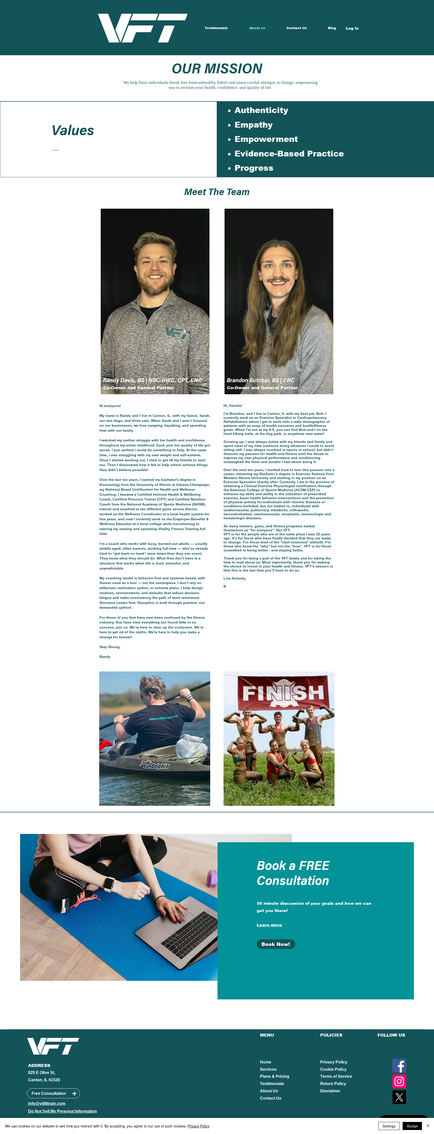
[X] (399, 1097)
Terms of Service (336, 1076)
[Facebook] (399, 1065)
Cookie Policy (333, 1069)
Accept (412, 1125)
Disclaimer (330, 1091)
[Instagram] (399, 1081)
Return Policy (333, 1084)
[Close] (428, 1126)
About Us (269, 1091)
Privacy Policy (333, 1062)
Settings (389, 1125)
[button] (154, 738)
